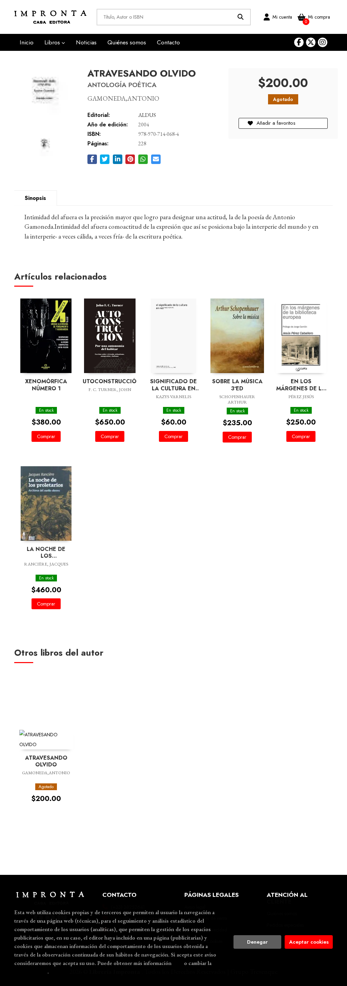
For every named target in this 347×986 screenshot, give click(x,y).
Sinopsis (35, 198)
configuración (30, 971)
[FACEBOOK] (299, 42)
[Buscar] (240, 17)
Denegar (257, 942)
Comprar (46, 436)
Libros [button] (53, 42)
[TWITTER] (311, 42)
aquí (178, 963)
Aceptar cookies (309, 942)
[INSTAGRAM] (323, 42)
